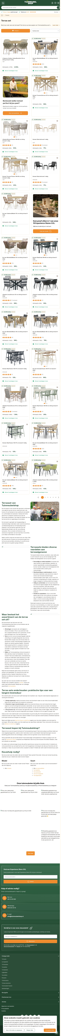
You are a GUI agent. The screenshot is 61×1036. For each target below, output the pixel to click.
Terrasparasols (37, 775)
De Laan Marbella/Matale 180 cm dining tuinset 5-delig (45, 332)
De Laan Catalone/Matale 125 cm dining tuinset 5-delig (15, 214)
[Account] (52, 3)
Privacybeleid (5, 1008)
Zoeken (32, 881)
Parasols (4, 978)
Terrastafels (36, 770)
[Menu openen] (3, 3)
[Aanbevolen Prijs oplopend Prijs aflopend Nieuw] (45, 31)
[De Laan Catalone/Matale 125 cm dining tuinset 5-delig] (15, 202)
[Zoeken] (58, 7)
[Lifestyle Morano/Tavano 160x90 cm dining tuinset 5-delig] (15, 128)
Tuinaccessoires (6, 983)
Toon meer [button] (30, 853)
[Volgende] (58, 497)
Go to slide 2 (47, 55)
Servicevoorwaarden (9, 946)
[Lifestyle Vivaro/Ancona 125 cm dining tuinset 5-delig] (15, 394)
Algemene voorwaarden (7, 1006)
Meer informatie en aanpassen (14, 1030)
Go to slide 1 (44, 55)
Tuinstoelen (5, 964)
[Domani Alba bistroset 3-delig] (45, 128)
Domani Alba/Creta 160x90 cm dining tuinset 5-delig (45, 258)
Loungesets (5, 961)
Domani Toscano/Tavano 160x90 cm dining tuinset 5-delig (13, 177)
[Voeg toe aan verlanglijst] (27, 40)
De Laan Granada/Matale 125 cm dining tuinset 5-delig (45, 443)
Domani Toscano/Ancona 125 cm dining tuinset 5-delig (45, 96)
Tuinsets (4, 959)
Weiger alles (29, 1030)
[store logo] (30, 2)
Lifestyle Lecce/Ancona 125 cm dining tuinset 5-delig (14, 295)
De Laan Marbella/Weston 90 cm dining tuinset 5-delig (15, 332)
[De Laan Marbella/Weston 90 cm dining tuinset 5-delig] (15, 320)
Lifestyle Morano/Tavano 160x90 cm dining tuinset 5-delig (13, 140)
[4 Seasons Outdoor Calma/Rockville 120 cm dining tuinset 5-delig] (15, 47)
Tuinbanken (5, 969)
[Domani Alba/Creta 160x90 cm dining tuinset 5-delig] (45, 246)
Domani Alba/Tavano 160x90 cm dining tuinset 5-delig (45, 406)
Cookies (3, 1011)
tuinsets (21, 682)
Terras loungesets (38, 773)
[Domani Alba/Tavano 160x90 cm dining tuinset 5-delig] (45, 394)
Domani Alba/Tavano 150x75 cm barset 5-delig (14, 368)
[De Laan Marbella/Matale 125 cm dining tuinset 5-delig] (45, 47)
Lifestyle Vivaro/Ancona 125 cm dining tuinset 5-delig (15, 406)
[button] (10, 799)
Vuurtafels (4, 975)
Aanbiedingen (5, 988)
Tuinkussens (5, 980)
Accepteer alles (50, 1030)
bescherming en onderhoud (22, 720)
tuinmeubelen (12, 686)
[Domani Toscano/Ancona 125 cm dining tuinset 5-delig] (45, 84)
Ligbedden (4, 972)
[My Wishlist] (55, 3)
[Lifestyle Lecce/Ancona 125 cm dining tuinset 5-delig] (15, 283)
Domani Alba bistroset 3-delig (40, 139)
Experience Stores (11, 739)
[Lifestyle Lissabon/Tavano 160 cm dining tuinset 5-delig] (45, 283)
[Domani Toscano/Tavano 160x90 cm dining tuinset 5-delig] (15, 165)
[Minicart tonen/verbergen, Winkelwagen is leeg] (58, 3)
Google (18, 946)
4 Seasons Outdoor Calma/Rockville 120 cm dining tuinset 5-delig (13, 59)
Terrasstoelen (37, 772)
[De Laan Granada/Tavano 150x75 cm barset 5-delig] (45, 357)
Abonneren (32, 941)
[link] (38, 497)
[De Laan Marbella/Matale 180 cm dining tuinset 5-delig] (45, 320)
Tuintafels (4, 967)
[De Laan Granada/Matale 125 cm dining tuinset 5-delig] (45, 431)
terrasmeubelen (40, 768)
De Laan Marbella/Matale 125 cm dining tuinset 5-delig (45, 59)
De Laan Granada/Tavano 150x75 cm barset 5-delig (44, 369)
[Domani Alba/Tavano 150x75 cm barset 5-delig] (15, 357)
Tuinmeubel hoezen (7, 986)
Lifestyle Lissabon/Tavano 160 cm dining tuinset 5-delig (45, 295)
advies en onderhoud (10, 724)
